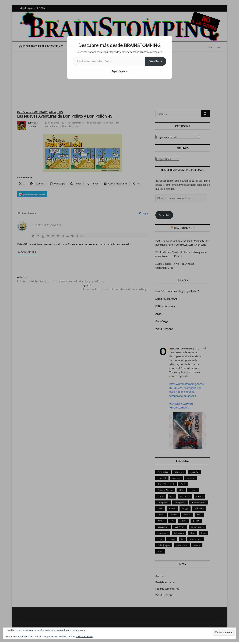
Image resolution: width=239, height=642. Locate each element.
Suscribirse (155, 61)
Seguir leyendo (120, 71)
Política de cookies (84, 636)
